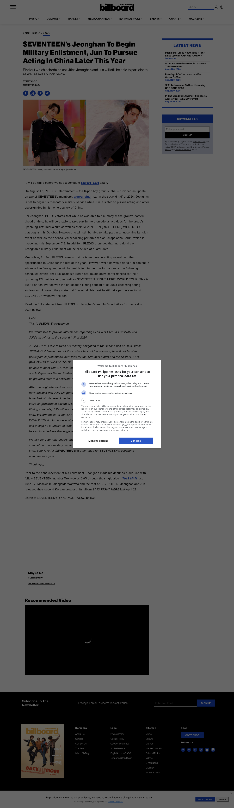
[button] (117, 400)
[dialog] (117, 404)
